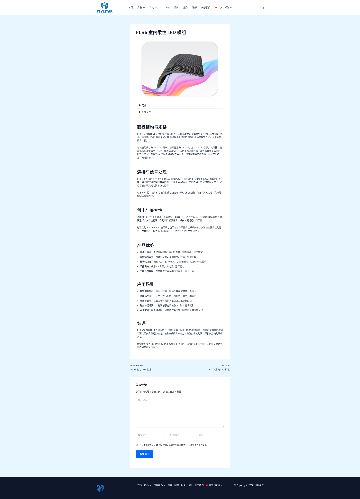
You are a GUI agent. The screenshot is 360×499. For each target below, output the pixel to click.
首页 (130, 7)
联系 (194, 7)
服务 (185, 7)
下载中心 (153, 7)
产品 (139, 7)
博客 (167, 7)
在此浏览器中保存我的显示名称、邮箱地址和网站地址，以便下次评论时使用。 (174, 445)
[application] (143, 7)
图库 (176, 7)
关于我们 (205, 7)
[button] (263, 7)
